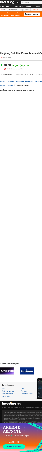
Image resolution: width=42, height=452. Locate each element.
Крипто (28, 6)
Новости (37, 6)
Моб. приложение (8, 391)
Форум (2, 85)
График (11, 81)
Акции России (24, 10)
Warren (34, 10)
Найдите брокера (9, 364)
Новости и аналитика (24, 81)
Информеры (6, 396)
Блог (3, 388)
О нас (23, 388)
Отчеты (38, 81)
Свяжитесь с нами (27, 394)
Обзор (2, 81)
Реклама (23, 391)
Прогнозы (10, 85)
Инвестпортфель (8, 394)
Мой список (19, 6)
